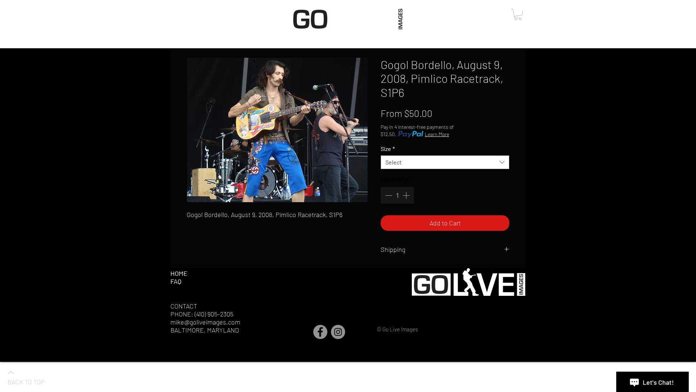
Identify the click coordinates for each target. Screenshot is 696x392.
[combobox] (445, 162)
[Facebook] (320, 332)
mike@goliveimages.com (205, 322)
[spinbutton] (397, 195)
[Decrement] (388, 195)
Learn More (437, 134)
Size (388, 148)
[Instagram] (338, 332)
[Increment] (407, 195)
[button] (518, 14)
